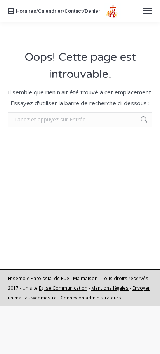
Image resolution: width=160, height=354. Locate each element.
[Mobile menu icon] (147, 10)
